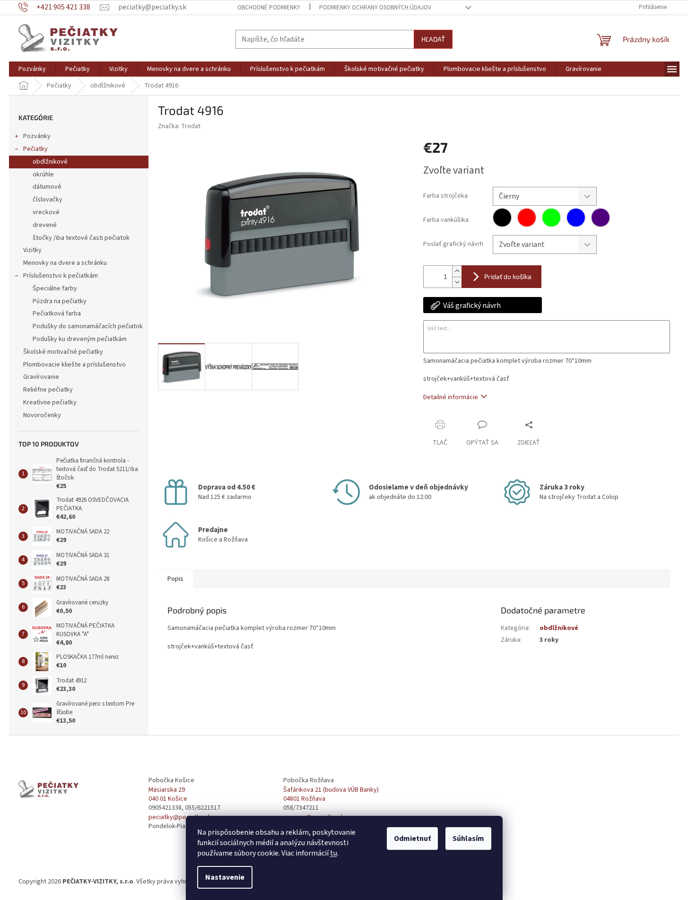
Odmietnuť (412, 838)
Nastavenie (224, 877)
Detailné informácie (450, 397)
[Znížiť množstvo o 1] (457, 282)
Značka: (179, 126)
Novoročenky (42, 415)
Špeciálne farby (55, 288)
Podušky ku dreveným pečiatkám (80, 339)
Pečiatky (35, 149)
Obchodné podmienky (268, 7)
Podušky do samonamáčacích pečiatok (88, 326)
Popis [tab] (175, 579)
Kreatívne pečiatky (50, 402)
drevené (45, 225)
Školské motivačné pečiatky (63, 352)
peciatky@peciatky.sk (179, 817)
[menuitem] (32, 69)
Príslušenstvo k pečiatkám (60, 275)
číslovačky (47, 199)
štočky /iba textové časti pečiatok (81, 238)
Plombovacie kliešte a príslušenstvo (74, 364)
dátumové (47, 187)
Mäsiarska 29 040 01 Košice (167, 795)
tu (333, 853)
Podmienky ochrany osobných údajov (375, 7)
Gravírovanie (41, 377)
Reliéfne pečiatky (48, 389)
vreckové (46, 212)
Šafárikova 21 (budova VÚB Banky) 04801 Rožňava (331, 795)
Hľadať (433, 39)
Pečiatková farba (57, 313)
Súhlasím (468, 838)
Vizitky (32, 250)
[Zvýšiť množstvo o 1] (457, 271)
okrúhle (43, 174)
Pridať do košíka (507, 276)
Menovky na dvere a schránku (65, 263)
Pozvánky (37, 136)
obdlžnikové (50, 161)
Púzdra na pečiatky (60, 301)
